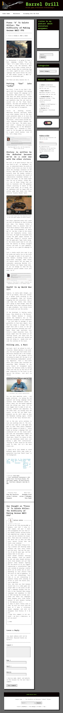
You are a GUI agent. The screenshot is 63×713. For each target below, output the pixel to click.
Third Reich (12, 482)
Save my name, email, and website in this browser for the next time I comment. (18, 679)
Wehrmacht (18, 482)
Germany (16, 480)
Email (9, 666)
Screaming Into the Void (31, 13)
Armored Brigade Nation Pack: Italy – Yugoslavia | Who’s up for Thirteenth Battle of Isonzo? (27, 463)
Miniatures (16, 13)
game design (10, 480)
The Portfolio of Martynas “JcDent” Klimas (38, 699)
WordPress (24, 706)
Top (44, 706)
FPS (28, 478)
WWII (8, 483)
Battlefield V (23, 477)
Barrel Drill (42, 4)
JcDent (26, 35)
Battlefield (15, 477)
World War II (26, 482)
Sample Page (18, 699)
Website (9, 672)
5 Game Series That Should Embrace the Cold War (10, 461)
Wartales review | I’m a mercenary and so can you (47, 86)
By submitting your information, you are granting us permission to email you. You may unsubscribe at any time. (47, 149)
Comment (10, 645)
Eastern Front (10, 478)
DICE (29, 477)
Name (9, 660)
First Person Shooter (20, 478)
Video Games (6, 13)
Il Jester (39, 706)
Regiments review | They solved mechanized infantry (47, 100)
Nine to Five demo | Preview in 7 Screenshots (18, 461)
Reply (10, 621)
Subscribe (44, 156)
